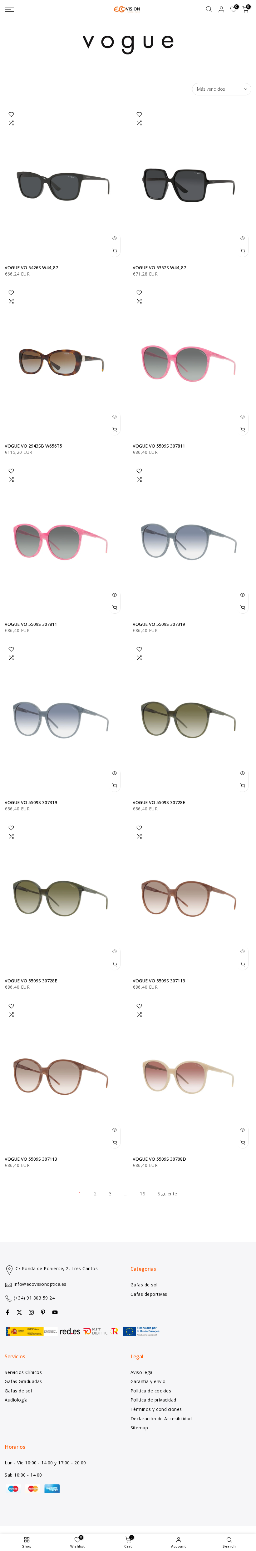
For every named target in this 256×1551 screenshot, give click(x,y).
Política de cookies (150, 1391)
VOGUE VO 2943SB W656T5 (33, 446)
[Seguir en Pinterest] (43, 1312)
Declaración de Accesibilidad (161, 1419)
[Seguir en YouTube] (55, 1312)
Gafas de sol (144, 1285)
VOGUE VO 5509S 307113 (159, 981)
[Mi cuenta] (221, 9)
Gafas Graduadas (23, 1381)
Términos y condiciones (156, 1409)
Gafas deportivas (148, 1294)
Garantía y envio (148, 1381)
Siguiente (167, 1194)
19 (142, 1194)
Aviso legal (142, 1372)
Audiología (16, 1400)
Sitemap (139, 1428)
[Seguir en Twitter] (19, 1312)
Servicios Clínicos (23, 1372)
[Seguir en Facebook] (7, 1312)
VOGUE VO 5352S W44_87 (159, 268)
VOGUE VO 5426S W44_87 (31, 268)
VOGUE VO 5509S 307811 (159, 446)
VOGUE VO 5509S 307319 (159, 624)
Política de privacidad (153, 1400)
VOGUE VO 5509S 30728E (159, 802)
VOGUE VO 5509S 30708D (159, 1159)
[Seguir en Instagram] (31, 1312)
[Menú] (43, 9)
